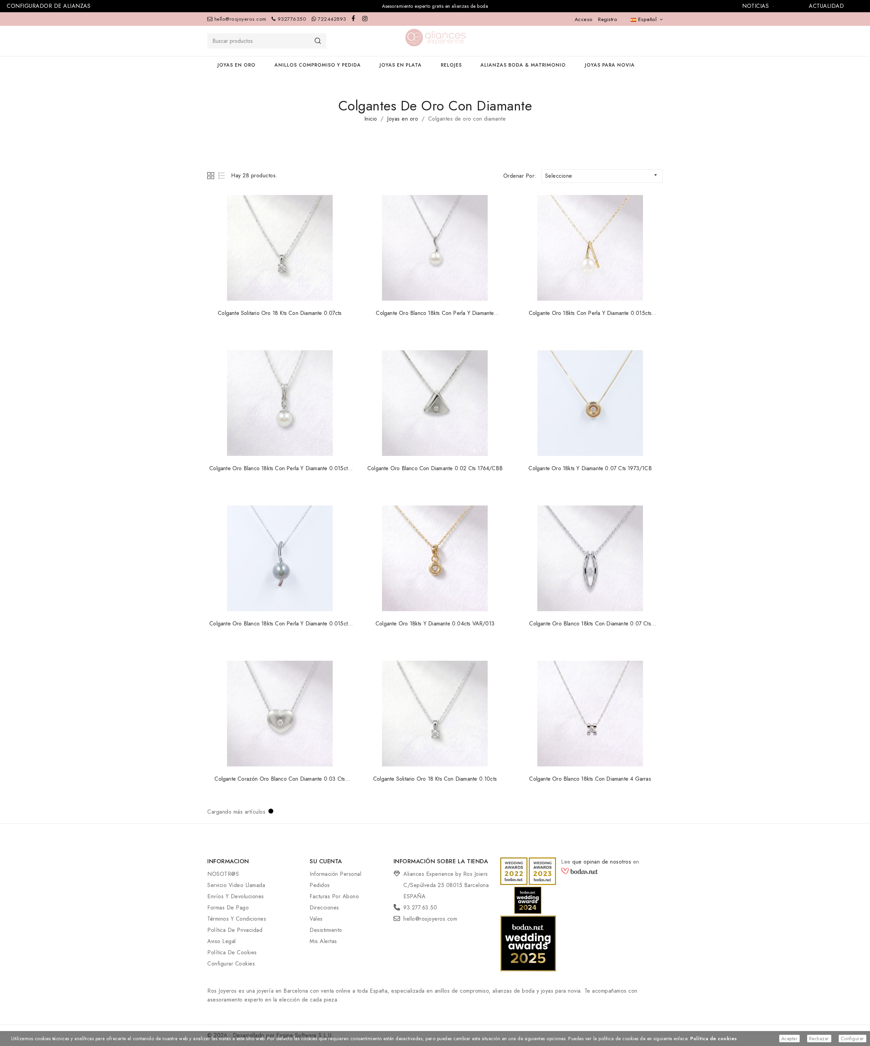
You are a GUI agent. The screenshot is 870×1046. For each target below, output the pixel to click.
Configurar (852, 1038)
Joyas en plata (401, 64)
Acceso (585, 19)
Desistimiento (326, 930)
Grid (211, 175)
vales (316, 919)
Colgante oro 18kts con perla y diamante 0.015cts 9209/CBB (590, 317)
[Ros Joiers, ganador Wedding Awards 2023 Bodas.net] (542, 870)
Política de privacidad (234, 930)
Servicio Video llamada (236, 885)
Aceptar (789, 1038)
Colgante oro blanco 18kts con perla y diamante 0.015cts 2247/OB (279, 472)
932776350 (292, 19)
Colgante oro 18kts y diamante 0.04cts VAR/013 (435, 623)
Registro (607, 19)
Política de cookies (232, 952)
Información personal (335, 874)
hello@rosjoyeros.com (240, 19)
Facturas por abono (334, 896)
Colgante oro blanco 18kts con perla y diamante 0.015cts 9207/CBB (279, 627)
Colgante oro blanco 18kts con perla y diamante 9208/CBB (435, 317)
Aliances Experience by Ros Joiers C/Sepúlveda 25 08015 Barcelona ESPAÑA (446, 885)
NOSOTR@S (223, 874)
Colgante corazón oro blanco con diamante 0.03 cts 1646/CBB (279, 783)
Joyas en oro (237, 64)
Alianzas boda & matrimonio (523, 64)
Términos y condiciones (236, 919)
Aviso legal (221, 941)
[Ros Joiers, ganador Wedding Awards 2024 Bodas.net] (528, 900)
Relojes (451, 64)
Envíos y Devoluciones (235, 896)
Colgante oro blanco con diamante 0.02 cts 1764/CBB (435, 468)
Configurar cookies (231, 964)
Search (318, 41)
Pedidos (320, 885)
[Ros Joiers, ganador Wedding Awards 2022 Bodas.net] (514, 870)
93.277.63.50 (420, 907)
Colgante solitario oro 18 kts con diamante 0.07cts (280, 313)
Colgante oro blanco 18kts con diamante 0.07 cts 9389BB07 (590, 627)
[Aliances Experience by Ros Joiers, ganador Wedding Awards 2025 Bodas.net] (528, 943)
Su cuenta (326, 861)
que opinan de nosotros (602, 862)
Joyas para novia (610, 64)
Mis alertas (323, 941)
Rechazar (819, 1038)
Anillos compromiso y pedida (318, 64)
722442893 (332, 19)
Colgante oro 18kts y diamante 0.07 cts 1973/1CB (589, 468)
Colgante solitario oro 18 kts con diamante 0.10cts (435, 779)
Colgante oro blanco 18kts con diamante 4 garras (590, 779)
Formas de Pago (228, 907)
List (222, 175)
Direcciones (324, 907)
